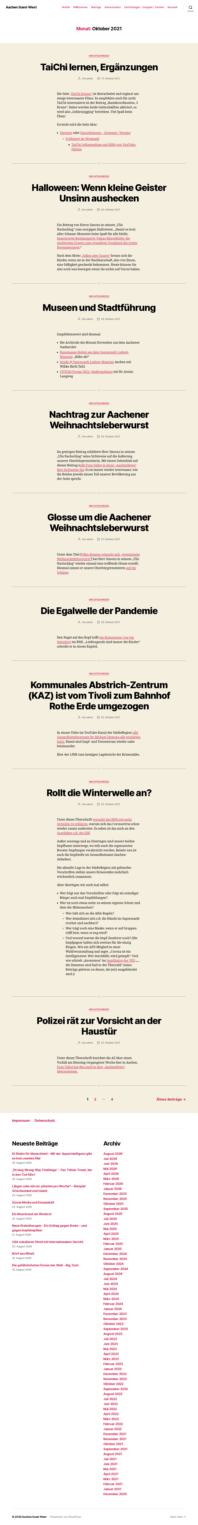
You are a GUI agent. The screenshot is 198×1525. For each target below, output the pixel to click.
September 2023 (115, 1329)
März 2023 (111, 1359)
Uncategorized (99, 56)
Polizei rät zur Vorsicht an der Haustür (99, 1026)
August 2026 (112, 1154)
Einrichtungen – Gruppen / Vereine (144, 7)
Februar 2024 (113, 1304)
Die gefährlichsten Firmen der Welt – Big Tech (45, 1265)
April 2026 (111, 1174)
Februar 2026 (113, 1184)
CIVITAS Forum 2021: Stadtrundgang (86, 372)
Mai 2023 (110, 1349)
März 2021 (111, 1479)
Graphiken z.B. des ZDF (73, 833)
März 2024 (111, 1299)
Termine (66, 133)
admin (90, 78)
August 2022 (112, 1394)
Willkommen (80, 7)
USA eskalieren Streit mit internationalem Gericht (47, 1242)
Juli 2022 (110, 1399)
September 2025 (115, 1209)
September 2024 (115, 1269)
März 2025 (111, 1239)
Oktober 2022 (113, 1384)
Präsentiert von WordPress (65, 1516)
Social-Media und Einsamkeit (33, 1202)
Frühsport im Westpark (82, 139)
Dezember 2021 (114, 1434)
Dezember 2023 (115, 1314)
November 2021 (115, 1439)
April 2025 (111, 1234)
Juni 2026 (110, 1164)
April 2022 (111, 1414)
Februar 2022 (113, 1424)
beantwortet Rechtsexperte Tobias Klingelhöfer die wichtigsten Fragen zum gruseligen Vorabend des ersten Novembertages (97, 243)
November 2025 (115, 1199)
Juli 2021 (110, 1459)
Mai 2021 (110, 1469)
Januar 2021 (112, 1489)
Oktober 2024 (113, 1264)
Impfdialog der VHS (121, 961)
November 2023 (115, 1319)
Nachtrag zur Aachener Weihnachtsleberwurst (99, 420)
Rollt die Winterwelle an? (99, 792)
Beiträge (96, 7)
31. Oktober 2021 (110, 78)
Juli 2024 (110, 1279)
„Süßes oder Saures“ (95, 256)
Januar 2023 (112, 1369)
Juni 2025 (110, 1224)
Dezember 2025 (115, 1194)
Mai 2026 (110, 1169)
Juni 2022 (110, 1404)
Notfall (66, 7)
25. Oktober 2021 (110, 717)
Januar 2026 (112, 1189)
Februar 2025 (113, 1244)
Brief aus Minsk (23, 1253)
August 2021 (112, 1454)
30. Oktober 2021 (110, 209)
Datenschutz (44, 1120)
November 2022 (115, 1379)
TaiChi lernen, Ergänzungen (99, 67)
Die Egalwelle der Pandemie (99, 610)
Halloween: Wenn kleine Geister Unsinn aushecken (99, 193)
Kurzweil (172, 7)
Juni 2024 (110, 1284)
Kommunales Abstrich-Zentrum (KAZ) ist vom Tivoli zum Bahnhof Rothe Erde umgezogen (99, 695)
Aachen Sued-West (21, 7)
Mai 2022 (110, 1409)
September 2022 (115, 1389)
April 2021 (110, 1474)
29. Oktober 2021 (110, 319)
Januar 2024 (112, 1309)
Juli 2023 (110, 1339)
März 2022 (111, 1419)
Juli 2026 (110, 1159)
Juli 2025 (110, 1219)
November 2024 (115, 1259)
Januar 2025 (112, 1249)
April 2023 (111, 1354)
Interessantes (113, 7)
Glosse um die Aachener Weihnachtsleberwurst (99, 522)
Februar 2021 (113, 1484)
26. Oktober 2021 (110, 622)
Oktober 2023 (113, 1324)
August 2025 (112, 1214)
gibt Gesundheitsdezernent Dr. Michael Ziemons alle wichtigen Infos (98, 737)
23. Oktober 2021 (110, 1042)
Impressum (21, 1120)
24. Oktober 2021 (110, 804)
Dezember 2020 (115, 1494)
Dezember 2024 (115, 1254)
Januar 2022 (112, 1429)
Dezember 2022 (115, 1374)
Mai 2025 (110, 1229)
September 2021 (115, 1449)
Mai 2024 (110, 1289)
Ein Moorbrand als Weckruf (31, 1214)
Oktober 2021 (113, 1444)
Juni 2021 (110, 1464)
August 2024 (112, 1274)
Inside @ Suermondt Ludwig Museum (87, 362)
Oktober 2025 (113, 1204)
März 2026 (111, 1179)
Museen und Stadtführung (99, 307)
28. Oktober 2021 (110, 436)
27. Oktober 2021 (110, 539)
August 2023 (112, 1334)
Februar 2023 (113, 1364)
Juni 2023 (110, 1344)
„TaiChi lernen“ (81, 94)
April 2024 (111, 1294)
